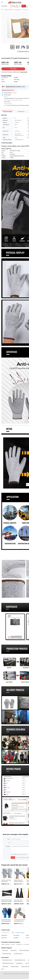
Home (2, 9)
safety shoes (4, 937)
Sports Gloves (14, 950)
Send (13, 857)
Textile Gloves (5, 966)
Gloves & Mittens (18, 9)
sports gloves (16, 935)
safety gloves (4, 935)
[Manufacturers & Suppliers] (14, 2)
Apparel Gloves (19, 963)
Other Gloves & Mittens (24, 950)
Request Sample (23, 72)
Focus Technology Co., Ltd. (17, 973)
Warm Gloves (5, 950)
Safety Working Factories (20, 960)
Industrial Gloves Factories (8, 963)
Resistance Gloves (15, 966)
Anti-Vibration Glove (18, 953)
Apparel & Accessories (9, 9)
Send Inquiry (13, 68)
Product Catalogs (20, 932)
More (2, 969)
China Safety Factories (7, 960)
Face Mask (16, 937)
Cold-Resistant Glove (6, 953)
